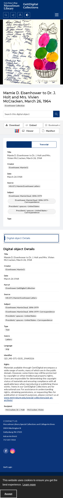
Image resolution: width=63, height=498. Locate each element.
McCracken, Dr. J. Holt (15, 410)
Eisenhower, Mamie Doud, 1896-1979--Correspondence (32, 201)
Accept (8, 493)
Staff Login (7, 467)
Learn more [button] (29, 484)
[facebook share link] (5, 451)
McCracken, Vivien (35, 410)
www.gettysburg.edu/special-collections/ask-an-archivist (28, 399)
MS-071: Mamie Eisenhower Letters (24, 186)
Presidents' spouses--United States (24, 206)
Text (7, 329)
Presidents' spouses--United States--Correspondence (32, 211)
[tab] (19, 144)
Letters (9, 339)
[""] (31, 6)
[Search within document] (56, 114)
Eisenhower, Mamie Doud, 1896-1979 (25, 196)
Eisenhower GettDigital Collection (20, 288)
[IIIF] (17, 130)
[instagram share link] (12, 451)
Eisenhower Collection (15, 105)
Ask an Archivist (10, 436)
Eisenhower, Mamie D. (18, 167)
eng (7, 349)
